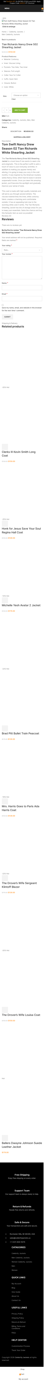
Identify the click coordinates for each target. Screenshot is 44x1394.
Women (14, 1270)
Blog (13, 1288)
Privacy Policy (17, 1314)
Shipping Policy (18, 1318)
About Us (15, 1296)
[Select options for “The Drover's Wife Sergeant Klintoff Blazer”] (5, 878)
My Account (16, 1284)
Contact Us (16, 1300)
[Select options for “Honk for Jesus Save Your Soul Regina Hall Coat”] (5, 524)
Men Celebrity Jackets (21, 1258)
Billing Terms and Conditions (18, 1327)
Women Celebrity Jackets (22, 1262)
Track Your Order (18, 1350)
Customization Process (21, 1346)
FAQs (14, 1333)
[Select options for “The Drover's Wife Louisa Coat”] (5, 1010)
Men (13, 1266)
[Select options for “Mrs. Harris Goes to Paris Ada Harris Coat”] (5, 801)
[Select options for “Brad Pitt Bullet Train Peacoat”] (5, 728)
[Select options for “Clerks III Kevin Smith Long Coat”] (5, 447)
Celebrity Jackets (19, 1253)
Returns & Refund (19, 1322)
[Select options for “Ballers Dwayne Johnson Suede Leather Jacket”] (5, 1138)
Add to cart (20, 110)
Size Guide (16, 1292)
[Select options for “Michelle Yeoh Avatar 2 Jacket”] (5, 600)
